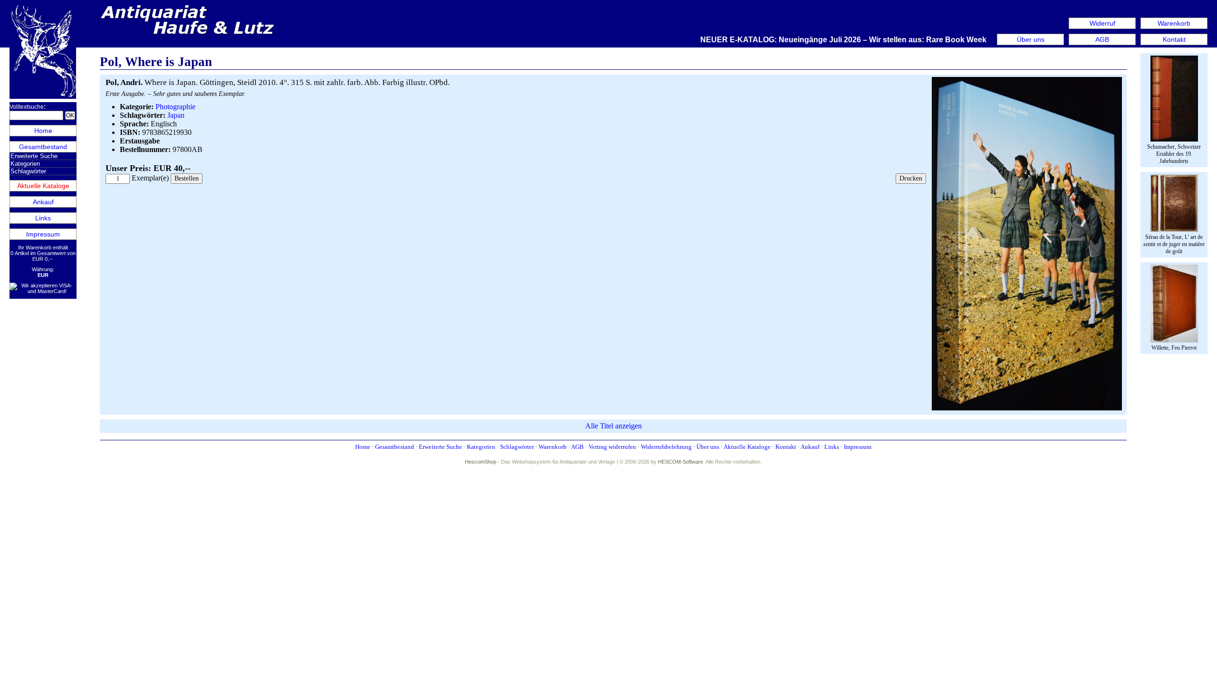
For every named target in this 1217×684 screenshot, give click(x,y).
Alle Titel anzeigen (613, 426)
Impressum (43, 234)
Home (43, 130)
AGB (1102, 39)
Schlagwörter (28, 171)
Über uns (1030, 39)
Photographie (175, 107)
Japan (175, 115)
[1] (1027, 408)
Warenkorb (1174, 23)
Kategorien (25, 163)
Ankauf (43, 202)
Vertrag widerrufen (612, 446)
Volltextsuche (27, 107)
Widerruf (1102, 23)
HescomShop (480, 462)
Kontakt (1174, 39)
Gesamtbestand (43, 147)
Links (43, 218)
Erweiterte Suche (34, 156)
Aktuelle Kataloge (43, 186)
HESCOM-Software (680, 462)
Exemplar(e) (150, 178)
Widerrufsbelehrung (666, 446)
